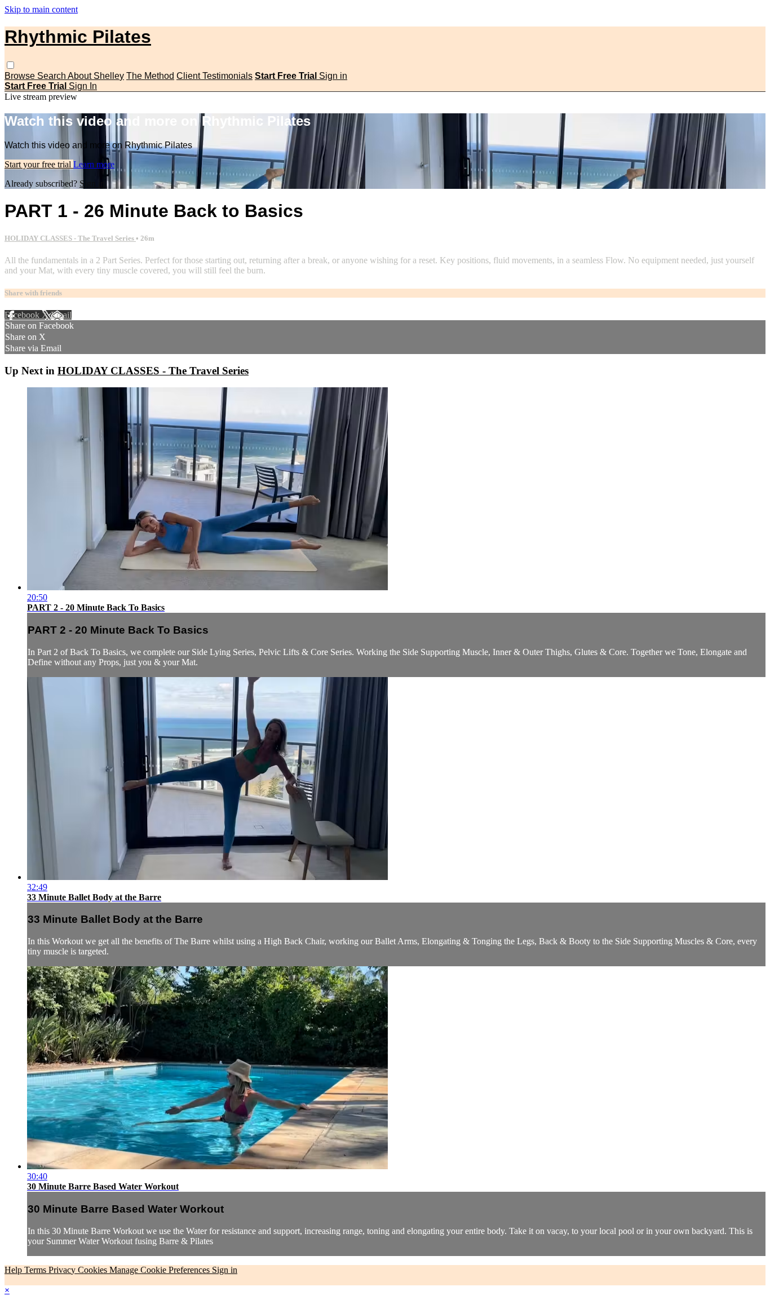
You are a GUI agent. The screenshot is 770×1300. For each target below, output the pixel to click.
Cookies (93, 1270)
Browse (21, 76)
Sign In (83, 86)
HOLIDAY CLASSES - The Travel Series (70, 238)
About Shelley (96, 76)
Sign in (333, 76)
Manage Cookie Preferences (160, 1270)
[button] (10, 65)
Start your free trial (39, 164)
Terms (36, 1270)
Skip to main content (41, 9)
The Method (150, 76)
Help (14, 1270)
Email (61, 315)
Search (52, 76)
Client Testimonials (214, 76)
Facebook (23, 315)
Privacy (63, 1270)
